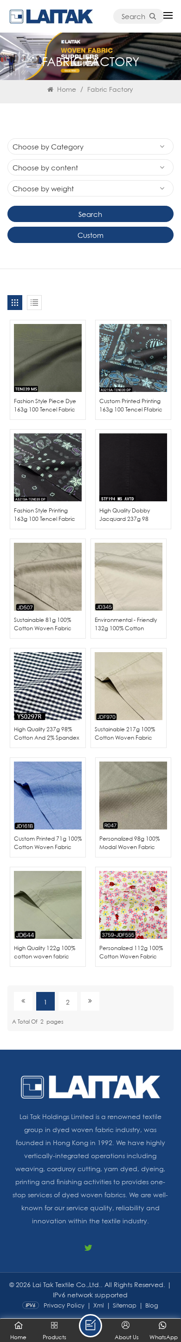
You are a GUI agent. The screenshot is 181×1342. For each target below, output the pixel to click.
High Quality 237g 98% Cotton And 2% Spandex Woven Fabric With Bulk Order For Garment (46, 734)
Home (65, 89)
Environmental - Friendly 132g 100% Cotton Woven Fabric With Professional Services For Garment (127, 624)
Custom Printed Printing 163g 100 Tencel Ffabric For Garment (130, 405)
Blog (151, 1305)
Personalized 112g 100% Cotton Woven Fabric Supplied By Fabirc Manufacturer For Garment (131, 952)
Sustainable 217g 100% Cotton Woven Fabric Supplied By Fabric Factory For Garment (125, 734)
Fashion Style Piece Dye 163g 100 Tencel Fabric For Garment (45, 405)
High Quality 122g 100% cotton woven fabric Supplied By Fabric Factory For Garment (44, 952)
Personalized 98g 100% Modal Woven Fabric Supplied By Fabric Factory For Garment (129, 843)
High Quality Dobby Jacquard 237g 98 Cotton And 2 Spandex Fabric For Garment (130, 515)
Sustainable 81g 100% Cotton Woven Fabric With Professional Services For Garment (42, 624)
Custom (90, 235)
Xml (98, 1305)
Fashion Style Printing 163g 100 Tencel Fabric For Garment (44, 515)
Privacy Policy (64, 1305)
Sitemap (124, 1305)
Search (133, 16)
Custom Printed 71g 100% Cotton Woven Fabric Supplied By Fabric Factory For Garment (48, 843)
